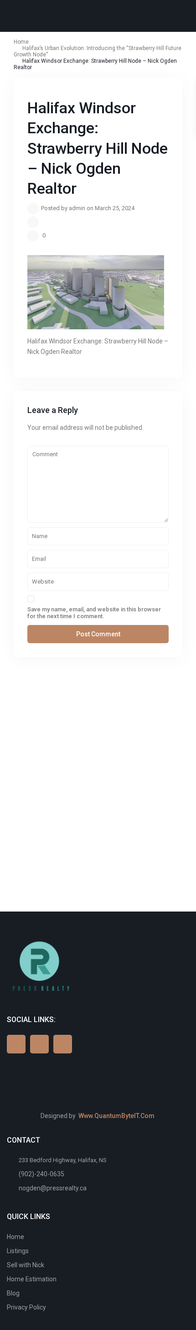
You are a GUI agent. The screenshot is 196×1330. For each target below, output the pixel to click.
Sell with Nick (25, 1265)
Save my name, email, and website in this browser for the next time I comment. (94, 613)
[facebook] (16, 1044)
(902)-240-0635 (41, 1174)
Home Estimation (32, 1279)
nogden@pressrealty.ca (53, 1188)
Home (15, 1236)
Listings (18, 1250)
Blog (13, 1293)
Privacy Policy (26, 1307)
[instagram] (62, 1044)
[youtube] (39, 1044)
